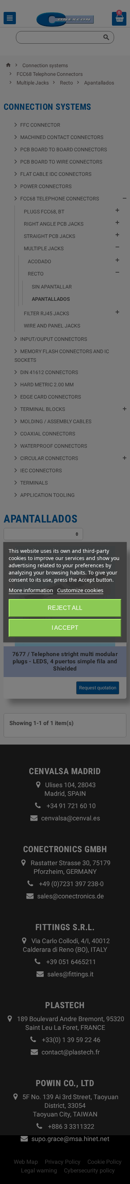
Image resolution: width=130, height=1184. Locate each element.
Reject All (65, 608)
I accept (65, 628)
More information (31, 590)
